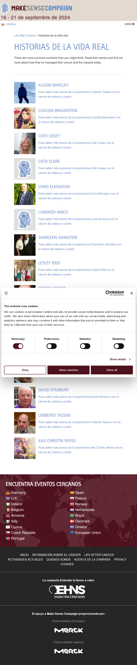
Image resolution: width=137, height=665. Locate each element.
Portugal (17, 538)
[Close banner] (131, 293)
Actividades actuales (25, 559)
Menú (128, 24)
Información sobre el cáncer (56, 555)
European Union (87, 532)
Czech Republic (23, 532)
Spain (79, 492)
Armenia (17, 515)
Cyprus (16, 526)
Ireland (16, 503)
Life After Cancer (24, 35)
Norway (80, 503)
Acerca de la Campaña (92, 559)
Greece (80, 526)
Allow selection (68, 369)
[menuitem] (13, 24)
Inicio (24, 555)
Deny (25, 369)
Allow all (111, 369)
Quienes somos (58, 559)
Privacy (120, 559)
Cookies (67, 564)
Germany (18, 492)
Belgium (17, 509)
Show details (118, 359)
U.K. (14, 498)
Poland (80, 498)
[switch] (52, 346)
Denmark (82, 521)
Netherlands (84, 509)
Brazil (79, 515)
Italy (14, 521)
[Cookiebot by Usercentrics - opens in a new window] (108, 293)
